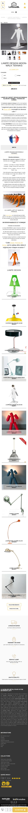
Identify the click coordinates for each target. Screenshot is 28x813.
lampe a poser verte (14, 295)
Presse (2, 745)
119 (14, 297)
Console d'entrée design (6, 760)
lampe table (7, 109)
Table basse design (5, 762)
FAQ (2, 746)
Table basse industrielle (6, 759)
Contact (2, 737)
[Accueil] (14, 5)
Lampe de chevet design (10, 97)
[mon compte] (25, 3)
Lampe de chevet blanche (14, 404)
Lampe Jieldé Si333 (14, 595)
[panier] (25, 7)
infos (14, 147)
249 (14, 433)
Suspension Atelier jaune (14, 323)
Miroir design (4, 768)
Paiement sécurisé (5, 740)
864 (14, 569)
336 (14, 378)
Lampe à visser (14, 513)
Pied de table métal (5, 769)
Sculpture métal (4, 766)
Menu (12, 12)
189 (14, 351)
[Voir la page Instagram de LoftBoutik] (3, 778)
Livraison (3, 739)
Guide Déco (3, 743)
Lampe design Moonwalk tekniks (14, 64)
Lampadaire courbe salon (14, 540)
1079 (14, 542)
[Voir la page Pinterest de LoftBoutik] (5, 778)
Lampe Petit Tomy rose (14, 432)
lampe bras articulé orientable (14, 377)
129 (14, 405)
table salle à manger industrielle (8, 763)
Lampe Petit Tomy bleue (14, 486)
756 (14, 460)
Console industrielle (5, 765)
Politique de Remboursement (7, 742)
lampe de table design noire (14, 350)
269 (14, 324)
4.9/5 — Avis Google (6, 780)
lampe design (9, 215)
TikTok (8, 778)
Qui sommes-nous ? (5, 735)
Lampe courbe (14, 568)
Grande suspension (14, 459)
